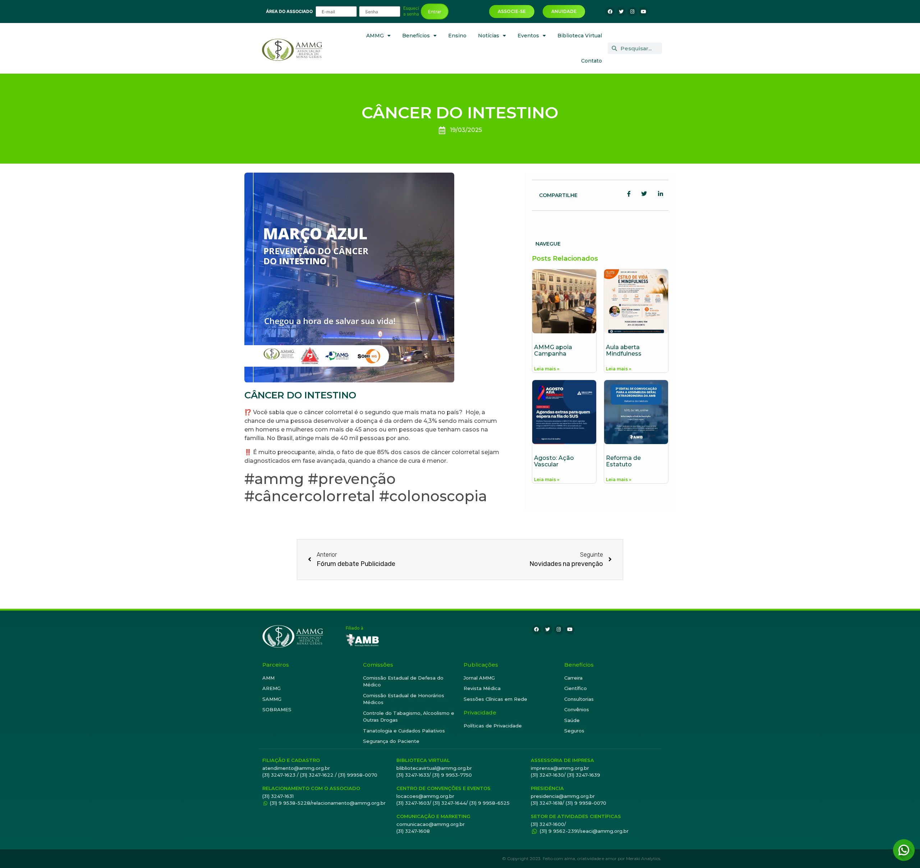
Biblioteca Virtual (579, 35)
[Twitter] (621, 11)
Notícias (488, 35)
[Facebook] (610, 11)
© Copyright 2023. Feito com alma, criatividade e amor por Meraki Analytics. (581, 858)
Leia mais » (546, 368)
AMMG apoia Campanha (553, 350)
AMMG (375, 35)
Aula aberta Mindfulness (623, 350)
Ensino (457, 35)
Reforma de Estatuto (623, 461)
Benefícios (416, 35)
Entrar (434, 11)
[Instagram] (632, 11)
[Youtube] (643, 11)
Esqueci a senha (411, 11)
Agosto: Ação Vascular (554, 461)
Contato (591, 61)
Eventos (528, 35)
